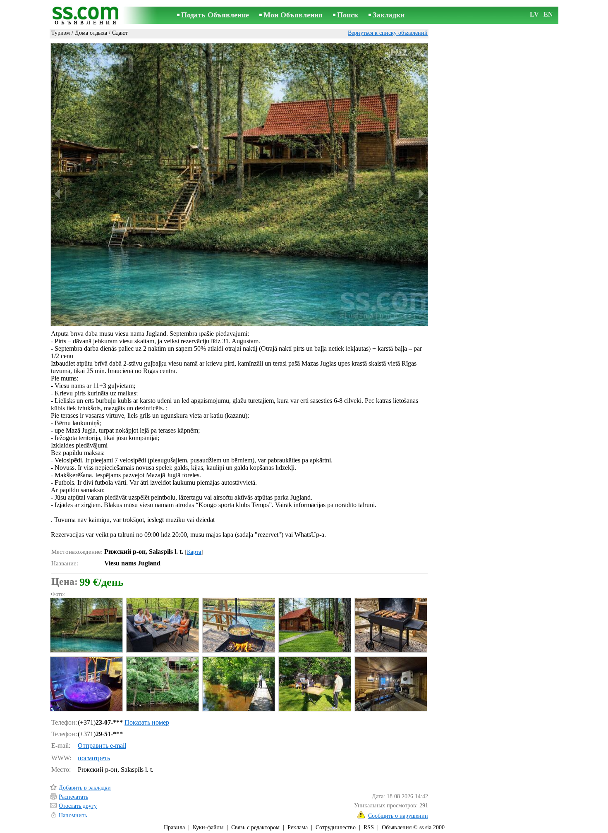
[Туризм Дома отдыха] (86, 625)
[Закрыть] (419, 52)
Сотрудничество (336, 827)
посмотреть (94, 757)
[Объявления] (87, 15)
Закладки (389, 15)
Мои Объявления (293, 15)
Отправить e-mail (102, 745)
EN (548, 14)
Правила (174, 827)
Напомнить (73, 815)
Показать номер (146, 722)
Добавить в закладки (85, 788)
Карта (194, 552)
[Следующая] (420, 194)
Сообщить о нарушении (398, 816)
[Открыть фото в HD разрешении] (239, 184)
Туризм (60, 33)
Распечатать (73, 797)
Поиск (347, 15)
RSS (369, 827)
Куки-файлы (208, 827)
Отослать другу (78, 806)
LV (534, 14)
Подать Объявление (215, 15)
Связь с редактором (255, 827)
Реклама (297, 827)
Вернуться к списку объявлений (388, 33)
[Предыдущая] (58, 194)
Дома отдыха (91, 33)
